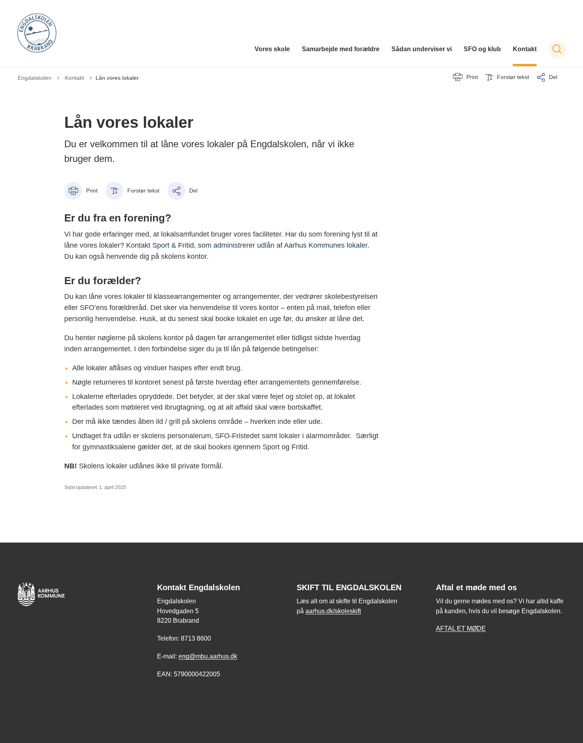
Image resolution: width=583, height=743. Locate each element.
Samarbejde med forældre (341, 49)
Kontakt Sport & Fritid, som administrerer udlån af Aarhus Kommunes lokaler (246, 245)
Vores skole (272, 49)
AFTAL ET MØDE (461, 628)
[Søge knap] (557, 49)
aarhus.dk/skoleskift (333, 611)
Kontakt (525, 49)
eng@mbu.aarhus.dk (207, 656)
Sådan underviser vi (421, 49)
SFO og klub (482, 49)
